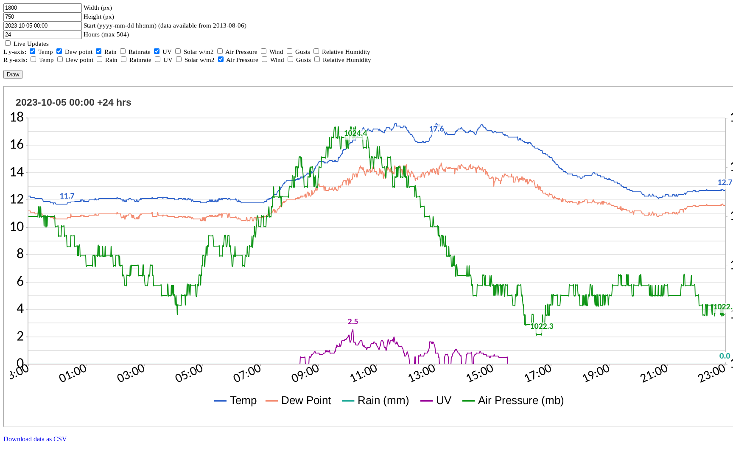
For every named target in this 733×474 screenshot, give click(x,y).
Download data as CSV (35, 439)
